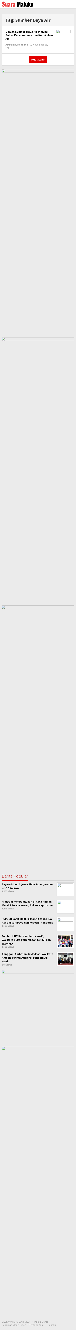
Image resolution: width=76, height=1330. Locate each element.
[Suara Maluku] (18, 3)
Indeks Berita (41, 1321)
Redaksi (52, 1324)
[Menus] (71, 4)
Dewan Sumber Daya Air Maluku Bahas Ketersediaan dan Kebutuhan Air (29, 35)
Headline (22, 44)
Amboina (10, 44)
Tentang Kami (36, 1324)
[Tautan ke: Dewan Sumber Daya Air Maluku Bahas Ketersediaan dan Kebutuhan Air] (63, 35)
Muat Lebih (38, 59)
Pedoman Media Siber (14, 1324)
